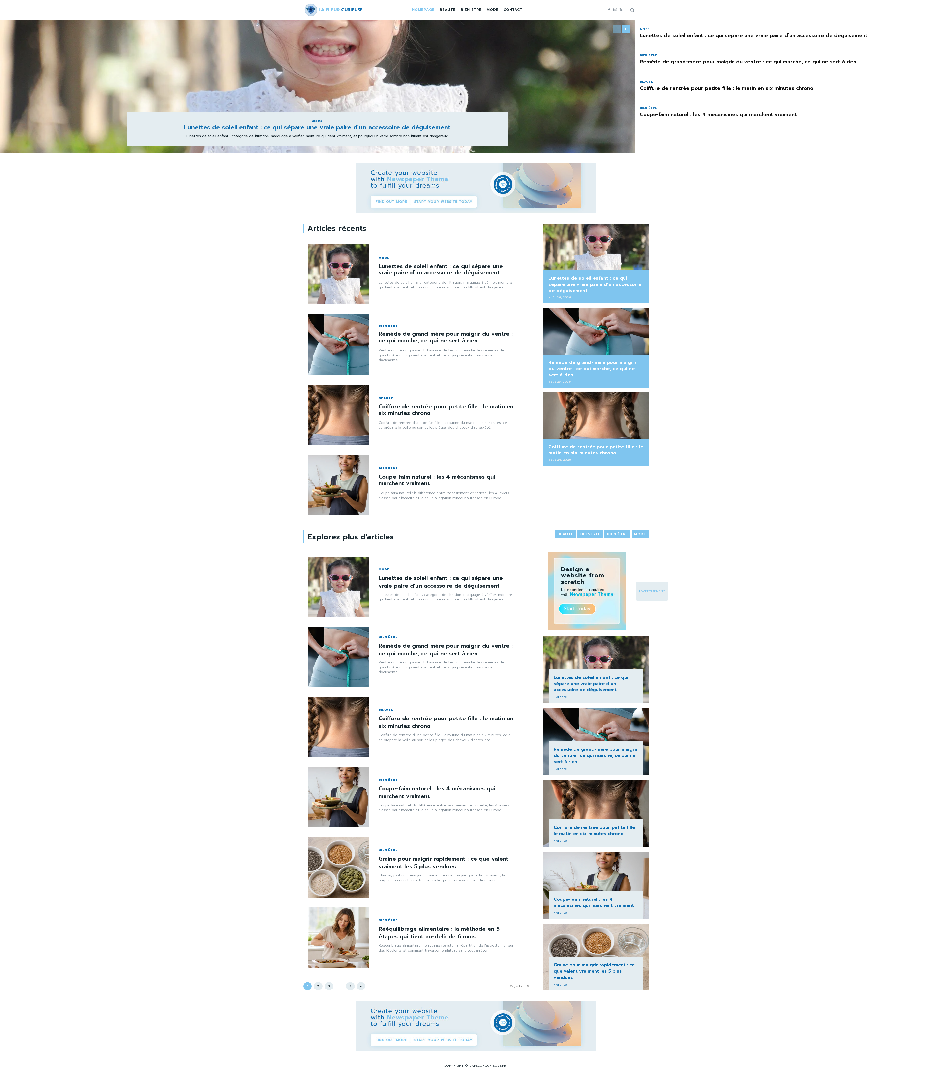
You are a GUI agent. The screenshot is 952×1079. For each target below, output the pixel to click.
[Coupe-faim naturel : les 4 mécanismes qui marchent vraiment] (338, 485)
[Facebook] (609, 10)
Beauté (646, 81)
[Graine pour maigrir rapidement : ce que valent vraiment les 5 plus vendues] (338, 867)
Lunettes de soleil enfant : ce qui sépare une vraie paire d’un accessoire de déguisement (317, 127)
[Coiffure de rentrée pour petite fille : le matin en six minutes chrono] (338, 415)
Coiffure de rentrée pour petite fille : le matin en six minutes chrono (726, 88)
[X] (621, 10)
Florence (560, 697)
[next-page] (626, 29)
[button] (632, 9)
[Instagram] (615, 10)
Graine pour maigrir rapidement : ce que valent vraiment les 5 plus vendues (443, 862)
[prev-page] (617, 29)
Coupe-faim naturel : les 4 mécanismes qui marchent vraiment (718, 114)
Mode (317, 120)
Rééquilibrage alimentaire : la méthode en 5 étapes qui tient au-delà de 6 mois (439, 933)
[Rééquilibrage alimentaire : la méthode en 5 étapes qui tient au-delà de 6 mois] (338, 937)
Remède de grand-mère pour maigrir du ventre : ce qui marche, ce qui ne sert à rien (748, 61)
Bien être (648, 55)
